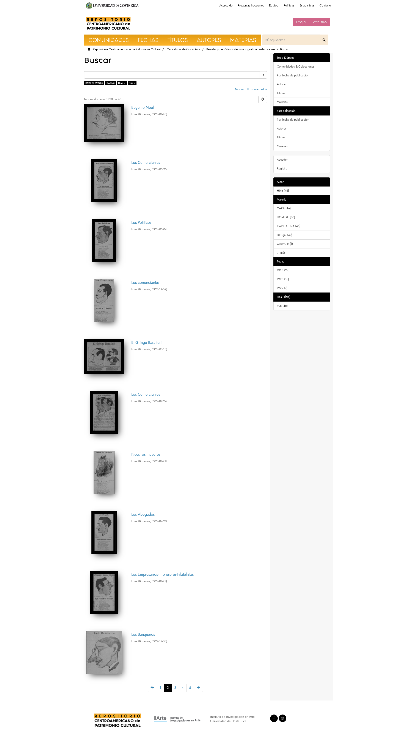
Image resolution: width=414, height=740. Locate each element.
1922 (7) (282, 288)
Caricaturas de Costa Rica (183, 49)
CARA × (111, 83)
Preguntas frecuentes (251, 5)
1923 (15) (283, 279)
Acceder (282, 160)
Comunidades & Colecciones (295, 67)
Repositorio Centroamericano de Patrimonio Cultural (126, 49)
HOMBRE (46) (286, 217)
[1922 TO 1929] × (94, 83)
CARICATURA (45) (288, 226)
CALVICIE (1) (285, 244)
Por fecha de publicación (293, 75)
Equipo (273, 5)
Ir (263, 75)
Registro (319, 22)
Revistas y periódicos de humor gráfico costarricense (240, 49)
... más (281, 253)
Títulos (281, 93)
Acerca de (225, 5)
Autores (282, 84)
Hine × (121, 83)
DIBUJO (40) (284, 235)
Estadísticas (307, 5)
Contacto (325, 5)
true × (132, 83)
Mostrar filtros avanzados (251, 89)
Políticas (289, 5)
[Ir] (324, 40)
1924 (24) (283, 270)
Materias (282, 102)
